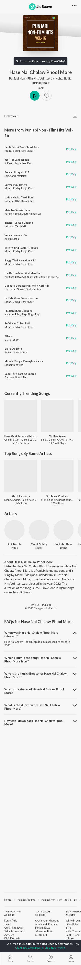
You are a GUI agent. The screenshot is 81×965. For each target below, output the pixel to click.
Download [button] (11, 116)
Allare (8, 336)
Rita (25, 377)
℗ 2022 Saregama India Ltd (40, 608)
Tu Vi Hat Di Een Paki (17, 323)
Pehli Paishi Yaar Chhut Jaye (22, 147)
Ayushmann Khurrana (47, 920)
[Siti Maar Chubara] (57, 476)
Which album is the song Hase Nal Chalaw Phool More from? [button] (32, 659)
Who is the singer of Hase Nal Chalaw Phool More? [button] (34, 691)
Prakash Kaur (20, 352)
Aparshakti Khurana (46, 924)
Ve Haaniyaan (57, 436)
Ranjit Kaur (27, 150)
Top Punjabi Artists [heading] (12, 913)
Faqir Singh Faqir (30, 314)
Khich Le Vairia (20, 496)
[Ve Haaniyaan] (57, 416)
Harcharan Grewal (15, 289)
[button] (47, 96)
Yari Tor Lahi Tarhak (17, 159)
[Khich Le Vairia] (20, 476)
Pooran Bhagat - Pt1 (17, 172)
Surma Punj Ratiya (16, 184)
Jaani (7, 924)
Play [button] (35, 96)
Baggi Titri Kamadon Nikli (20, 260)
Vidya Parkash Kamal (51, 276)
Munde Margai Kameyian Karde (24, 361)
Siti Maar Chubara (57, 496)
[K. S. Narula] (14, 530)
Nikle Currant (73, 931)
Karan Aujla (10, 920)
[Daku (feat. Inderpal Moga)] (20, 416)
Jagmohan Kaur (23, 163)
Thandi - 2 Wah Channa (19, 222)
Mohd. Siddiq (63, 78)
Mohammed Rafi (14, 364)
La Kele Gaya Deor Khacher (21, 298)
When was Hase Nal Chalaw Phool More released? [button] (31, 634)
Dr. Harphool (12, 339)
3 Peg (69, 927)
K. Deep (9, 163)
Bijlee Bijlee (72, 924)
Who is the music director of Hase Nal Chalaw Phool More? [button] (35, 675)
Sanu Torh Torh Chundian (20, 373)
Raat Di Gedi (73, 934)
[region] (40, 899)
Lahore (70, 938)
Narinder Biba (12, 201)
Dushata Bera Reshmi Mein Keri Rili (27, 285)
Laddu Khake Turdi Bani (19, 197)
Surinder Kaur (41, 82)
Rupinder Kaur (29, 276)
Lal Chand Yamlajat (15, 175)
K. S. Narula (14, 544)
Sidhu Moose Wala (15, 931)
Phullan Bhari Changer (18, 310)
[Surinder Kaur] (63, 530)
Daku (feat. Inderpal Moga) (20, 436)
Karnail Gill (27, 201)
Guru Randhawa (13, 927)
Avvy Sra (9, 934)
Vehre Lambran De (16, 235)
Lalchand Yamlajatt (15, 226)
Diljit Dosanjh (12, 938)
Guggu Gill (41, 934)
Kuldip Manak (12, 238)
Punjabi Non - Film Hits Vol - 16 (29, 78)
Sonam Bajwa (42, 927)
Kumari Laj (35, 213)
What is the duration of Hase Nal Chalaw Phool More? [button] (32, 706)
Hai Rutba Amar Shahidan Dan (23, 273)
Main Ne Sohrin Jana (17, 210)
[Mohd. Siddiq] (39, 530)
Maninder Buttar (44, 931)
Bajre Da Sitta (13, 348)
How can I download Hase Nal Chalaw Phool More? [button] (33, 722)
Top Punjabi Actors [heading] (43, 913)
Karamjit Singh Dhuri (16, 213)
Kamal (8, 352)
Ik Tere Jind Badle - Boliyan (21, 247)
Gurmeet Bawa (13, 377)
